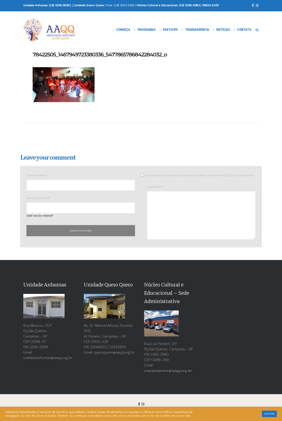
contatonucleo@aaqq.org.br (168, 371)
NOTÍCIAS (223, 30)
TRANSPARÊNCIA (197, 30)
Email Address (37, 198)
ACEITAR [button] (269, 413)
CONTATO (244, 30)
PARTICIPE (170, 30)
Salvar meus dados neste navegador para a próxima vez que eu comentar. (200, 175)
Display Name (36, 175)
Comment (154, 186)
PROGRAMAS (146, 30)
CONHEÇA (123, 30)
